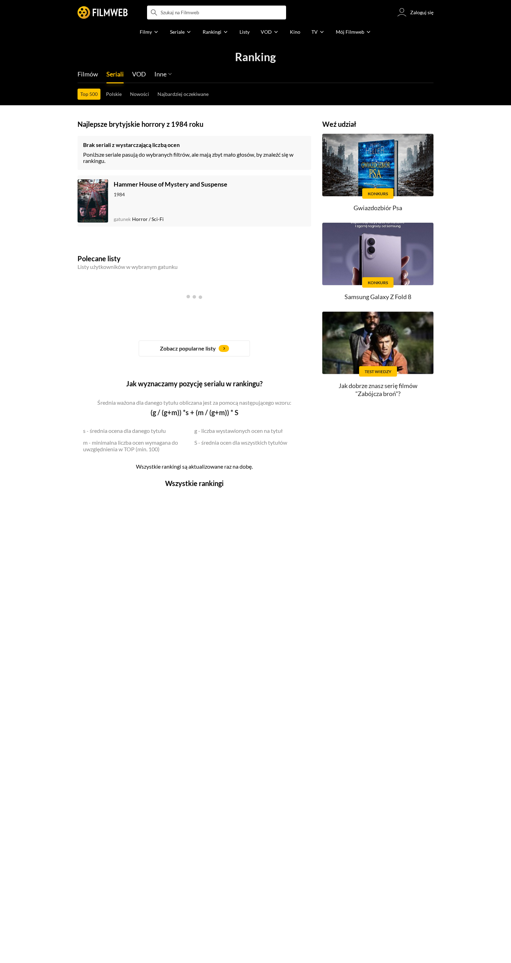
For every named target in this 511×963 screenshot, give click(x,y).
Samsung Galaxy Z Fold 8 (377, 297)
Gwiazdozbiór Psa (378, 208)
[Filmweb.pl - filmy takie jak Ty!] (103, 12)
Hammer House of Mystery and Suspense (170, 184)
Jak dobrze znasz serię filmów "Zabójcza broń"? (378, 389)
